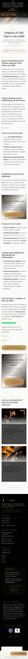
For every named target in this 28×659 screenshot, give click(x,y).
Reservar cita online (11, 510)
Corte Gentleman (6, 518)
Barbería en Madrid (6, 539)
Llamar (6, 653)
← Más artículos (14, 487)
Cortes (5, 137)
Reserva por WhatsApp (9, 323)
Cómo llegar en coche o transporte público (14, 589)
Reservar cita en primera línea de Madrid (14, 347)
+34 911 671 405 (6, 550)
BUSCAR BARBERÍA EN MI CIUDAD (13, 381)
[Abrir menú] (24, 14)
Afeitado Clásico (6, 522)
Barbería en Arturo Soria (8, 543)
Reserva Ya (5, 127)
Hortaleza (16, 607)
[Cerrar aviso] (26, 6)
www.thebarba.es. (19, 235)
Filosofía (4, 557)
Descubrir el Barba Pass (12, 214)
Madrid (11, 609)
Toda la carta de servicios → (9, 525)
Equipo (3, 555)
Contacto (4, 562)
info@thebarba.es (6, 552)
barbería (4, 119)
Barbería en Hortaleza (7, 541)
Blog (3, 559)
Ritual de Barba (5, 520)
